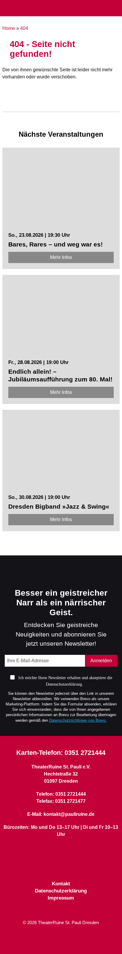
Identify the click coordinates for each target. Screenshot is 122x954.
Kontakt (61, 884)
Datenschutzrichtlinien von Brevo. (78, 720)
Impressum (61, 898)
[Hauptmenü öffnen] (7, 8)
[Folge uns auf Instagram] (71, 866)
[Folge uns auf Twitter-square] (61, 866)
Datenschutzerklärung (61, 891)
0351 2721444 (85, 752)
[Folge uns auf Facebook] (50, 866)
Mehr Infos (61, 257)
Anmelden (101, 660)
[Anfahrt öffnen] (115, 8)
